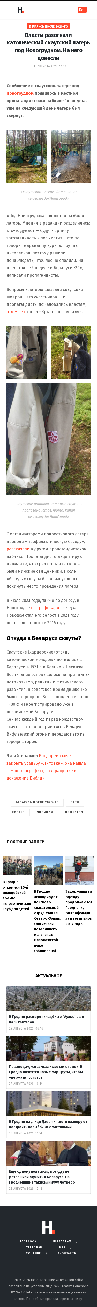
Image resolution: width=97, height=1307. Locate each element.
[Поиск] (66, 10)
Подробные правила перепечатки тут (55, 1299)
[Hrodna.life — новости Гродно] (20, 9)
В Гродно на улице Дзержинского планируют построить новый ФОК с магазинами (48, 1124)
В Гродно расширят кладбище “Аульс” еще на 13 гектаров (46, 1019)
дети (75, 802)
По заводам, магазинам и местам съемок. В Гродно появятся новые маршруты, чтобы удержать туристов (46, 1072)
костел (18, 812)
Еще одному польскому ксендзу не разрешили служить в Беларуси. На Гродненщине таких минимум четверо (42, 1177)
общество (74, 812)
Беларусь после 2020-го (48, 26)
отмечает (15, 311)
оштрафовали (45, 607)
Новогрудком (20, 93)
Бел (82, 10)
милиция (45, 812)
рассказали (18, 549)
